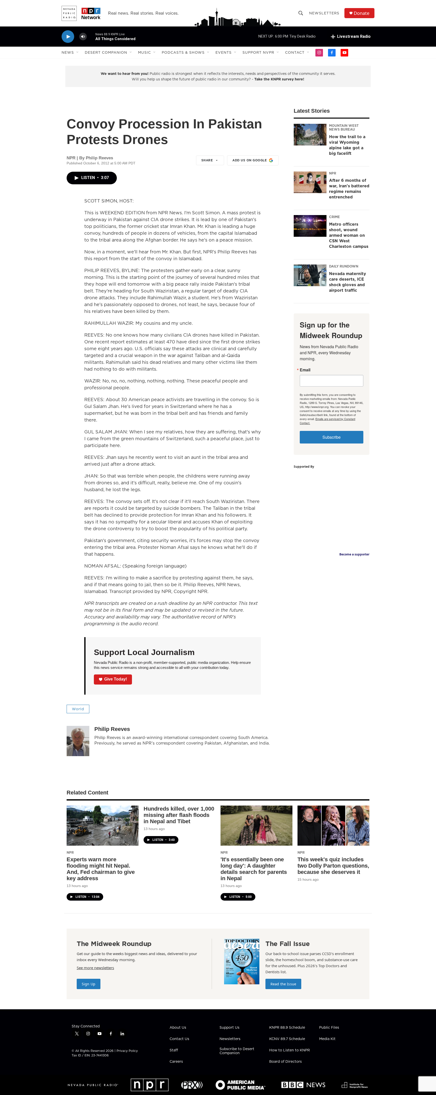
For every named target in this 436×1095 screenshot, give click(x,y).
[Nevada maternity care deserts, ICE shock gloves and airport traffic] (310, 275)
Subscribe (331, 437)
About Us (178, 1028)
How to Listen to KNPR (289, 1050)
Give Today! (115, 679)
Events (223, 52)
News (68, 52)
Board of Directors (285, 1062)
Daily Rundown (343, 266)
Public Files (329, 1028)
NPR (332, 173)
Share (207, 160)
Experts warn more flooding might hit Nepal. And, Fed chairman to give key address (101, 868)
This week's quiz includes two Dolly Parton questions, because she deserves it (333, 865)
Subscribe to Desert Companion (237, 1051)
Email (305, 370)
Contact (295, 52)
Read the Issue (283, 984)
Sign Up (88, 984)
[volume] (83, 36)
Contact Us (179, 1039)
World (78, 709)
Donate (361, 13)
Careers (176, 1062)
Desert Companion (106, 52)
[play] (68, 37)
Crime (334, 217)
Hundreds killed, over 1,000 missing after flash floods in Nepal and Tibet (179, 815)
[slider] (91, 36)
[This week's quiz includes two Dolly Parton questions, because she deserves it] (333, 826)
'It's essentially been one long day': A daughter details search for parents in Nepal (254, 868)
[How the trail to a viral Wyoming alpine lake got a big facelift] (310, 134)
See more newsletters (95, 967)
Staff (174, 1050)
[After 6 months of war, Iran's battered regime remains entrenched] (310, 182)
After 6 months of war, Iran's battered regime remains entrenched (349, 188)
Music (144, 52)
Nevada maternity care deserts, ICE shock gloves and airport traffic (347, 282)
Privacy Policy (127, 1051)
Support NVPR (258, 52)
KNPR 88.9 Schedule (287, 1028)
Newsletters (324, 13)
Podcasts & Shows (183, 52)
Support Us (229, 1028)
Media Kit (327, 1039)
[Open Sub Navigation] (78, 52)
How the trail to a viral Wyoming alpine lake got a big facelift (347, 145)
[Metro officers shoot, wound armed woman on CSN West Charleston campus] (310, 226)
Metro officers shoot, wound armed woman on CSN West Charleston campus (348, 235)
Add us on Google (249, 160)
